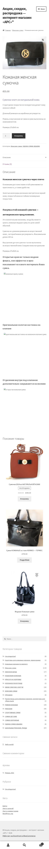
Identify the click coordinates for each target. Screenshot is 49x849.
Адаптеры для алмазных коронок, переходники (22, 660)
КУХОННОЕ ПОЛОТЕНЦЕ (13, 683)
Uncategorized (10, 656)
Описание (7, 157)
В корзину (18, 136)
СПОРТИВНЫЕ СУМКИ (12, 713)
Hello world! (9, 744)
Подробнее (24, 560)
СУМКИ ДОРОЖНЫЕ (12, 720)
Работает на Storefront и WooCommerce (19, 836)
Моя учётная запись (8, 845)
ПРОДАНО (8, 695)
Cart (38, 843)
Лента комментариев (10, 811)
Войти (5, 806)
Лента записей (8, 808)
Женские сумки (17, 30)
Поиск (24, 845)
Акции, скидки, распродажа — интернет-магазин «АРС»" (17, 15)
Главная (8, 30)
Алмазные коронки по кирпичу (16, 664)
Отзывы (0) (7, 164)
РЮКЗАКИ (8, 709)
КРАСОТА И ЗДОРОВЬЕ (13, 679)
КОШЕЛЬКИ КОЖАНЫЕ (13, 676)
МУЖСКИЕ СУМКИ (11, 691)
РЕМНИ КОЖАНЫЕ (11, 705)
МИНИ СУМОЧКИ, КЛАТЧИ (14, 687)
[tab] (24, 157)
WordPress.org (8, 814)
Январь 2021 (9, 773)
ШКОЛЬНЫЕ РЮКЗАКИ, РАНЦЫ (16, 728)
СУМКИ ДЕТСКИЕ (11, 716)
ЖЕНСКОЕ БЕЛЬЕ (11, 672)
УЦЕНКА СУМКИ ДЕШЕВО (31, 146)
